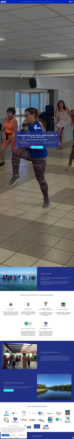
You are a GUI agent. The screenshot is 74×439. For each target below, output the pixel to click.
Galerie (52, 1)
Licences (40, 1)
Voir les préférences (22, 435)
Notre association (28, 1)
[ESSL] (7, 1)
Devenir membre (8, 390)
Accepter (5, 435)
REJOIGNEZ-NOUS (37, 147)
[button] (25, 425)
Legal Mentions (11, 437)
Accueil (22, 1)
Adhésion (35, 1)
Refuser (13, 435)
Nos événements (46, 1)
